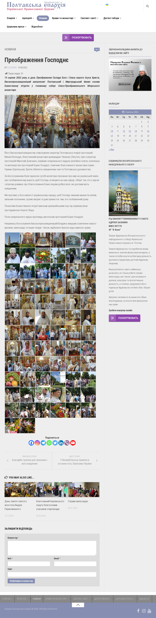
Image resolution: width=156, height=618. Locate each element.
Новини (43, 18)
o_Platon (11, 67)
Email (57, 558)
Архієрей (27, 18)
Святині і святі (88, 18)
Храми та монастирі (62, 18)
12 (124, 131)
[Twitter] (55, 443)
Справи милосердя (78, 501)
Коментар (13, 538)
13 (130, 131)
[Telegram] (43, 443)
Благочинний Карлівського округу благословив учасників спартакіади (50, 505)
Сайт (10, 569)
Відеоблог (37, 26)
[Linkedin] (61, 443)
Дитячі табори (111, 18)
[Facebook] (31, 443)
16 (148, 131)
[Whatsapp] (49, 443)
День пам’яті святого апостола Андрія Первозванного (16, 505)
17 (112, 136)
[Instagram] (37, 443)
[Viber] (67, 443)
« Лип (111, 149)
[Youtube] (73, 443)
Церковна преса (15, 26)
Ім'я (10, 558)
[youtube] (149, 611)
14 (136, 131)
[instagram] (144, 611)
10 (112, 131)
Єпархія (11, 18)
